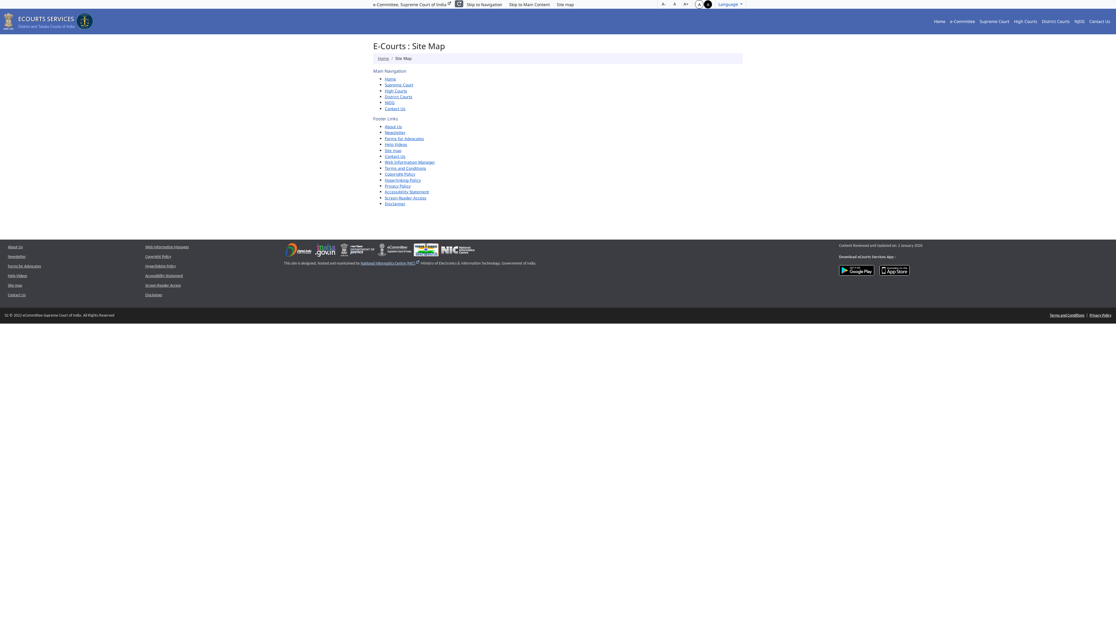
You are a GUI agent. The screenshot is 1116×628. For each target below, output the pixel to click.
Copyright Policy (400, 174)
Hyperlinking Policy (403, 180)
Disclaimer (395, 203)
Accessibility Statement (407, 192)
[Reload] (459, 3)
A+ (686, 4)
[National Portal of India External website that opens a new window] (326, 251)
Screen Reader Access (405, 198)
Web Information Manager (410, 162)
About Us (393, 126)
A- (664, 4)
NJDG (1079, 21)
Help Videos (396, 144)
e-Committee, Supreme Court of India (410, 4)
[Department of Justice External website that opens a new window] (357, 251)
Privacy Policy (398, 186)
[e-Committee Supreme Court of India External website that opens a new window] (394, 251)
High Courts (1025, 21)
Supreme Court (994, 21)
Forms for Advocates (404, 138)
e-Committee (962, 21)
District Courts (1056, 21)
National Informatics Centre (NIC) (390, 263)
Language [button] (728, 4)
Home (939, 21)
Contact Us (1099, 21)
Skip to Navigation (484, 4)
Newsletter (395, 132)
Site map (565, 4)
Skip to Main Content (529, 4)
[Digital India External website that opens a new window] (298, 251)
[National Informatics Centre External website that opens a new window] (458, 251)
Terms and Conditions (405, 168)
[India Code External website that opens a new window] (426, 251)
